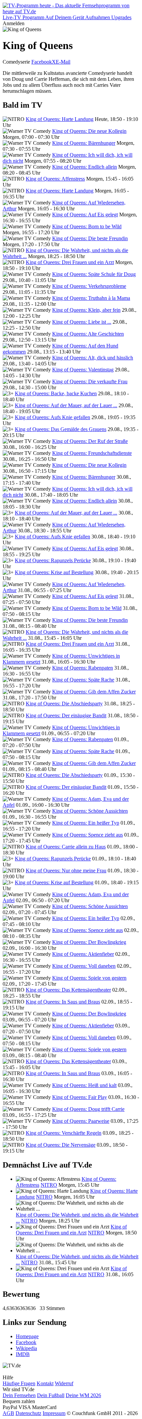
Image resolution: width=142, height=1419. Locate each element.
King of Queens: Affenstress (55, 179)
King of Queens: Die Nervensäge (60, 1145)
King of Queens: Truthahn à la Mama (91, 298)
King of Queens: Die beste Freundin (90, 238)
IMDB (23, 1354)
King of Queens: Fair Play (79, 1097)
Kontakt (45, 1383)
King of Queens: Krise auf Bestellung (54, 572)
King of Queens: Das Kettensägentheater (68, 990)
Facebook (41, 62)
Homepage (27, 1336)
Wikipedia (26, 1348)
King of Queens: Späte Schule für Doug (94, 274)
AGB (8, 1413)
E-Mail (63, 62)
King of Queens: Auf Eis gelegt (85, 214)
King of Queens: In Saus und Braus (63, 1002)
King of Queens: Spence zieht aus (87, 835)
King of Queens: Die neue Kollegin (89, 131)
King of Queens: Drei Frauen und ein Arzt (70, 262)
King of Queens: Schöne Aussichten (90, 811)
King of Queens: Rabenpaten (82, 668)
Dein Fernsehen (19, 1395)
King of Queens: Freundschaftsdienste (92, 453)
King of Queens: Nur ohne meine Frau (66, 870)
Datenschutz (28, 1413)
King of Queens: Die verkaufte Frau (89, 381)
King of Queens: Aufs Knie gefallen (52, 417)
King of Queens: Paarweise (80, 1121)
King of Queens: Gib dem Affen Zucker (94, 691)
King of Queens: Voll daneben (84, 966)
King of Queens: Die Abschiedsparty (64, 703)
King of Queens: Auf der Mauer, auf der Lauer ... (66, 405)
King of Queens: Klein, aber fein (86, 310)
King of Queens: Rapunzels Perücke (53, 560)
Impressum (54, 1413)
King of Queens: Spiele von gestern (89, 978)
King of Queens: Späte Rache (83, 679)
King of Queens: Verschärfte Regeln (63, 1133)
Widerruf (64, 1383)
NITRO (49, 1185)
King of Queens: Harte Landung (59, 119)
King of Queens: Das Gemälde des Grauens (60, 429)
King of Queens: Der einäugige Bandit (66, 715)
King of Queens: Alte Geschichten (88, 334)
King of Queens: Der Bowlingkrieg (89, 942)
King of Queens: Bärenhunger (83, 143)
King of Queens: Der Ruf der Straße (90, 441)
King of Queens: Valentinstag (83, 369)
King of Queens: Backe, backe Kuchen (56, 393)
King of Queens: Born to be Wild (87, 226)
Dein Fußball (50, 1395)
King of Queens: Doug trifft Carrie (88, 1109)
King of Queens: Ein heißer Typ (85, 823)
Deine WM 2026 (83, 1395)
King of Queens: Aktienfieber (83, 954)
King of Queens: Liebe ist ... (81, 322)
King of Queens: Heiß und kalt (84, 1085)
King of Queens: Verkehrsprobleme (89, 286)
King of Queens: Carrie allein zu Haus (66, 846)
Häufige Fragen (19, 1383)
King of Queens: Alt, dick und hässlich (92, 357)
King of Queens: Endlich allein (84, 167)
